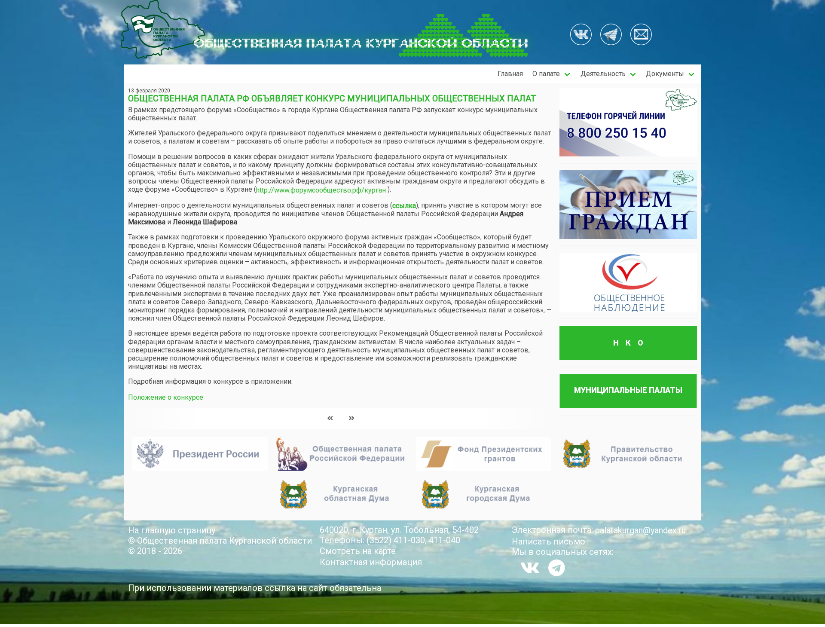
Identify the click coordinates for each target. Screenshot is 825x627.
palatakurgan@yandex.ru (640, 530)
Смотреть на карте (358, 551)
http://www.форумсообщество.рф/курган (321, 190)
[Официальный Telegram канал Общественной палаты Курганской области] (556, 567)
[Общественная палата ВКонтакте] (581, 35)
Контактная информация (371, 562)
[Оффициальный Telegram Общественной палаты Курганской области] (611, 35)
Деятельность (603, 74)
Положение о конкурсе (165, 397)
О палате (546, 74)
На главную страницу (171, 530)
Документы (665, 74)
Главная (510, 74)
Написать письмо (548, 541)
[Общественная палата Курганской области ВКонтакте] (530, 567)
